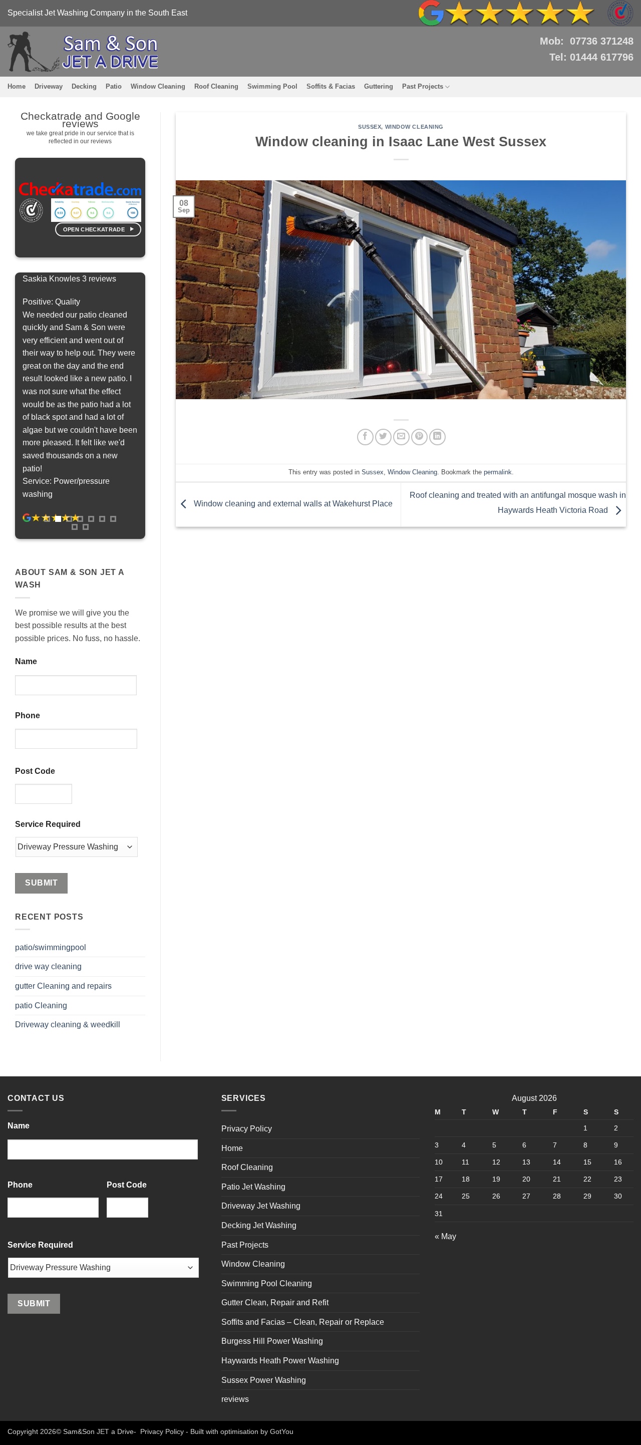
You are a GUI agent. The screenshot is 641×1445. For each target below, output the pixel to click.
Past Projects (422, 86)
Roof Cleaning (216, 86)
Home (17, 86)
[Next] (154, 405)
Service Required (48, 824)
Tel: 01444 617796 (591, 57)
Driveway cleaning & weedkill (67, 1024)
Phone (27, 715)
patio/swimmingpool (50, 947)
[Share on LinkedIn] (437, 437)
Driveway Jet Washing (260, 1206)
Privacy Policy (246, 1128)
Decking (84, 86)
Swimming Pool (272, 86)
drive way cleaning (48, 966)
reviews (235, 1399)
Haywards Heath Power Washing (280, 1360)
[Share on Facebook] (365, 437)
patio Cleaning (41, 1005)
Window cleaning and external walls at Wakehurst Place (292, 504)
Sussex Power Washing (263, 1380)
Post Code (35, 771)
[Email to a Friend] (401, 437)
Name (26, 661)
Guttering (378, 86)
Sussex (369, 127)
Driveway (49, 86)
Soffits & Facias (330, 86)
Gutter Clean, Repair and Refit (275, 1302)
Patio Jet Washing (253, 1187)
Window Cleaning (158, 86)
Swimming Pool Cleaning (266, 1283)
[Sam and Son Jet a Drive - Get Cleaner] (83, 52)
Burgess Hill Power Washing (272, 1341)
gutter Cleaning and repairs (63, 986)
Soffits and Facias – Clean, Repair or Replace (302, 1322)
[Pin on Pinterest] (419, 437)
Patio (114, 86)
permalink (498, 472)
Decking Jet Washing (258, 1225)
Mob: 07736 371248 (586, 41)
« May (445, 1236)
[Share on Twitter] (383, 437)
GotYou (281, 1431)
